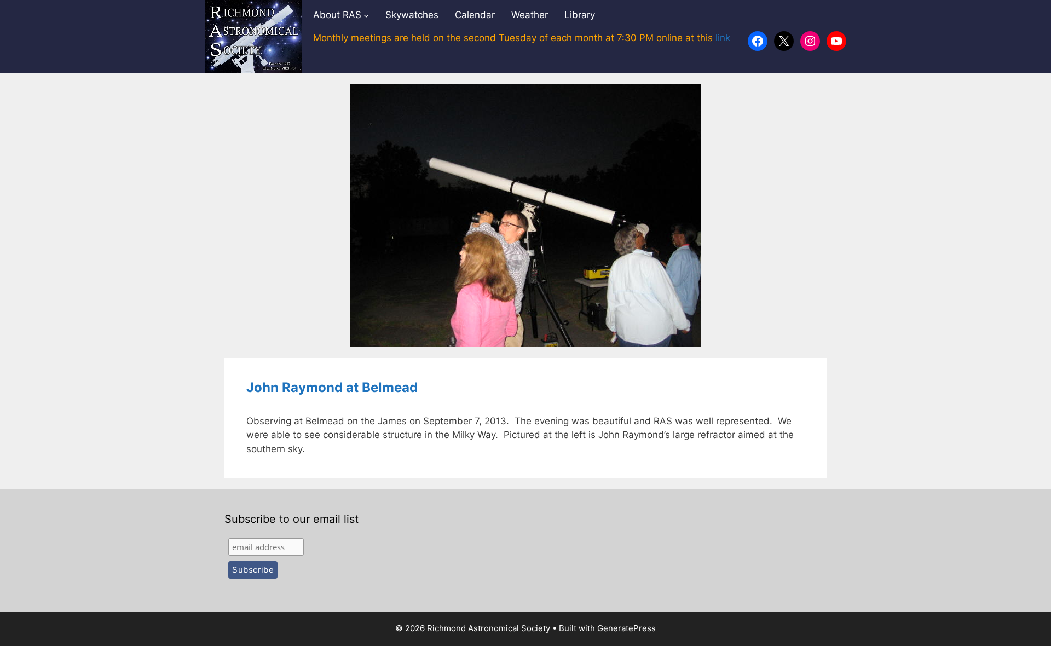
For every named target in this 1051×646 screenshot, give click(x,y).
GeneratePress (626, 628)
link (722, 37)
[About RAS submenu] (366, 15)
